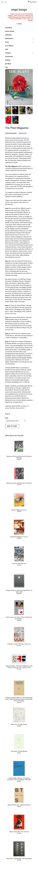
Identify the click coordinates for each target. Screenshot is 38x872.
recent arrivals (9, 31)
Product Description (11, 133)
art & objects (9, 46)
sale (6, 67)
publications (19, 38)
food (6, 49)
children (7, 60)
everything (8, 27)
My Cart (33, 2)
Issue (6, 418)
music (19, 42)
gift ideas (8, 64)
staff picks (8, 35)
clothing (19, 53)
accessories (9, 56)
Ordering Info (22, 133)
